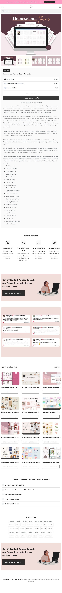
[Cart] (60, 6)
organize (37, 528)
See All (56, 367)
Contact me (31, 581)
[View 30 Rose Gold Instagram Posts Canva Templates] (31, 403)
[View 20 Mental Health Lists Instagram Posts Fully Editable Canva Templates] (31, 453)
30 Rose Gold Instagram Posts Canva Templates (36, 412)
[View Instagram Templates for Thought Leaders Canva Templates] (52, 403)
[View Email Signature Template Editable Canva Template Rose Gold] (52, 378)
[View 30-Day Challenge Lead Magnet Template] (31, 428)
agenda (18, 521)
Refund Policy (36, 579)
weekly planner (48, 535)
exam (23, 524)
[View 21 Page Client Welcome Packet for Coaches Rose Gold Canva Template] (10, 428)
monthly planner (14, 528)
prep (17, 532)
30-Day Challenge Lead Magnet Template (34, 437)
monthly (51, 524)
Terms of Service (45, 579)
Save (5, 16)
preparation (23, 532)
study (17, 535)
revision (36, 532)
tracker (29, 535)
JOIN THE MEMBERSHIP (13, 293)
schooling (50, 532)
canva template (38, 521)
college (18, 524)
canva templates (48, 521)
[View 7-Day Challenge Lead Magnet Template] (10, 453)
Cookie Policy (54, 579)
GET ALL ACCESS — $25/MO (31, 98)
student (11, 535)
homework (29, 524)
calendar (25, 521)
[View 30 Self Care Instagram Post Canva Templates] (52, 453)
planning (11, 532)
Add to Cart (31, 93)
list (41, 524)
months (22, 528)
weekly (41, 535)
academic (12, 521)
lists (45, 524)
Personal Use (32, 79)
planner (50, 528)
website (35, 535)
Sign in (33, 102)
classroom (11, 524)
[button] (3, 32)
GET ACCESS (49, 2)
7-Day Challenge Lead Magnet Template (13, 462)
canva (30, 521)
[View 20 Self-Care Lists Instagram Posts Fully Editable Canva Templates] (52, 428)
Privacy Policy (27, 579)
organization (29, 528)
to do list (23, 535)
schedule (43, 532)
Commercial (32, 83)
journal (36, 524)
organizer (43, 528)
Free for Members (32, 88)
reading (30, 532)
